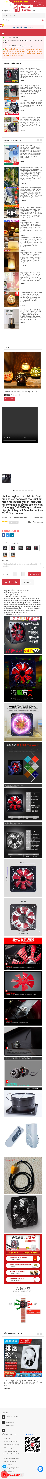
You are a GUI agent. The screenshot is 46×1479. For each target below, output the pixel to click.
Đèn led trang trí (9, 1471)
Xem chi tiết (9, 399)
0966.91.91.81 (10, 1422)
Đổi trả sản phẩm (9, 1448)
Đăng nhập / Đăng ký (38, 5)
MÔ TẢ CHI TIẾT (11, 582)
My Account (39, 2)
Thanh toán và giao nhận (11, 1445)
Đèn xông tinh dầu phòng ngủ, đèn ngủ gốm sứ (20, 391)
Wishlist (7, 5)
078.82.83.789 (10, 1425)
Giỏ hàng (25, 5)
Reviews (27, 582)
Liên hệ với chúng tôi (10, 1451)
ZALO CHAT (29, 1434)
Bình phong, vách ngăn (11, 1458)
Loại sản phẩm (8, 15)
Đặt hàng (35, 574)
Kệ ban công (8, 1464)
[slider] (5, 521)
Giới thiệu (7, 1438)
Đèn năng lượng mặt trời (11, 1468)
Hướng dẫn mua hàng (10, 1441)
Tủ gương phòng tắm (10, 1461)
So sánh (15, 5)
